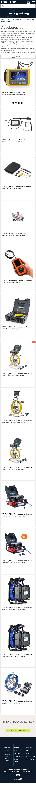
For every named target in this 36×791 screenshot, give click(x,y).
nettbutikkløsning (22, 787)
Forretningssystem (9, 787)
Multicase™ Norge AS (18, 789)
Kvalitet (7, 758)
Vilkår (6, 756)
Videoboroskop (5, 21)
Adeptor (2, 19)
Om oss (7, 760)
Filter (18, 57)
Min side (7, 754)
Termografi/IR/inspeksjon (25, 19)
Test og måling (11, 19)
